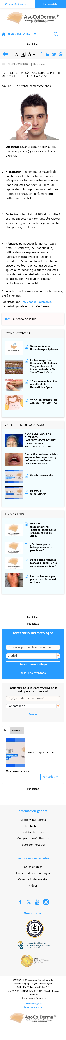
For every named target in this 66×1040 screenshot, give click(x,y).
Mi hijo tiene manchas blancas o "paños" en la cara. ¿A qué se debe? (43, 562)
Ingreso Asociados (50, 4)
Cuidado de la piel (25, 319)
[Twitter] (54, 54)
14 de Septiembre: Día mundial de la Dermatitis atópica (43, 384)
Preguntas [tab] (17, 730)
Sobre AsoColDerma (33, 819)
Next (58, 755)
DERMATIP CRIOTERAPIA (38, 492)
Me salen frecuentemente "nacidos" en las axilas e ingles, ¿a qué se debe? (43, 529)
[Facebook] (41, 54)
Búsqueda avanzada (33, 673)
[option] (33, 756)
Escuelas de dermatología (33, 873)
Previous (8, 755)
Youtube (37, 902)
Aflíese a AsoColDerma (14, 4)
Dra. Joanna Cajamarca (36, 302)
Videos (33, 885)
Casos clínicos (33, 867)
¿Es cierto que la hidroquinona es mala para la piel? (42, 547)
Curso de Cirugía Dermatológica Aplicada (44, 347)
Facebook (20, 902)
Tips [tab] (6, 730)
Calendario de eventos (33, 879)
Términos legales (33, 1003)
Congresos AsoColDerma (33, 838)
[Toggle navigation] (62, 34)
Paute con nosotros (33, 844)
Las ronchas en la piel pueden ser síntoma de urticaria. (43, 579)
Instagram (46, 902)
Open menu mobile (33, 34)
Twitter (28, 901)
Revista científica (33, 832)
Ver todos (48, 776)
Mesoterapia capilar (41, 475)
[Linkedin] (47, 54)
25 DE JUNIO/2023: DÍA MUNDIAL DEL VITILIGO (43, 402)
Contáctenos (33, 826)
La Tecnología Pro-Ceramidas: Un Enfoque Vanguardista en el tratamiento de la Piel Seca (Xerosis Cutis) (44, 366)
